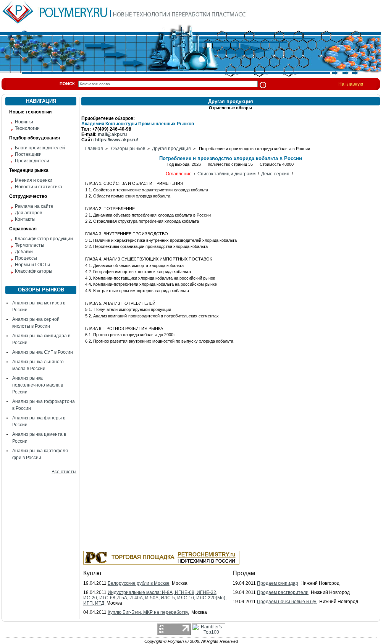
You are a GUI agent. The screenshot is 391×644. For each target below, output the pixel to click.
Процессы (26, 258)
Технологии (27, 128)
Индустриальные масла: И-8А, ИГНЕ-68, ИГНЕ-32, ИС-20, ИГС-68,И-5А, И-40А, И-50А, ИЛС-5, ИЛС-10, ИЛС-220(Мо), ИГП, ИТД (154, 598)
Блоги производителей (40, 147)
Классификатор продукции (44, 238)
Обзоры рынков (128, 148)
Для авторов (28, 212)
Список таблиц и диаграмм (226, 173)
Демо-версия (275, 173)
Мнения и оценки (33, 180)
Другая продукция (171, 148)
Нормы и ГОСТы (32, 264)
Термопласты (29, 245)
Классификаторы (33, 271)
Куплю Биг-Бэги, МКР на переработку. (148, 612)
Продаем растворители (283, 592)
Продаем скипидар (277, 583)
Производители (32, 160)
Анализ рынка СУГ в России (42, 352)
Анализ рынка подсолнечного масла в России (37, 385)
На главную (350, 84)
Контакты (25, 219)
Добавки (24, 251)
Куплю (92, 573)
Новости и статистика (38, 186)
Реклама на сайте (34, 206)
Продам (244, 573)
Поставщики (28, 154)
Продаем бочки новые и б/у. (287, 601)
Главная (94, 148)
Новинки (24, 122)
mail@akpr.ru (112, 134)
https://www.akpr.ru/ (116, 139)
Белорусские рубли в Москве (139, 583)
